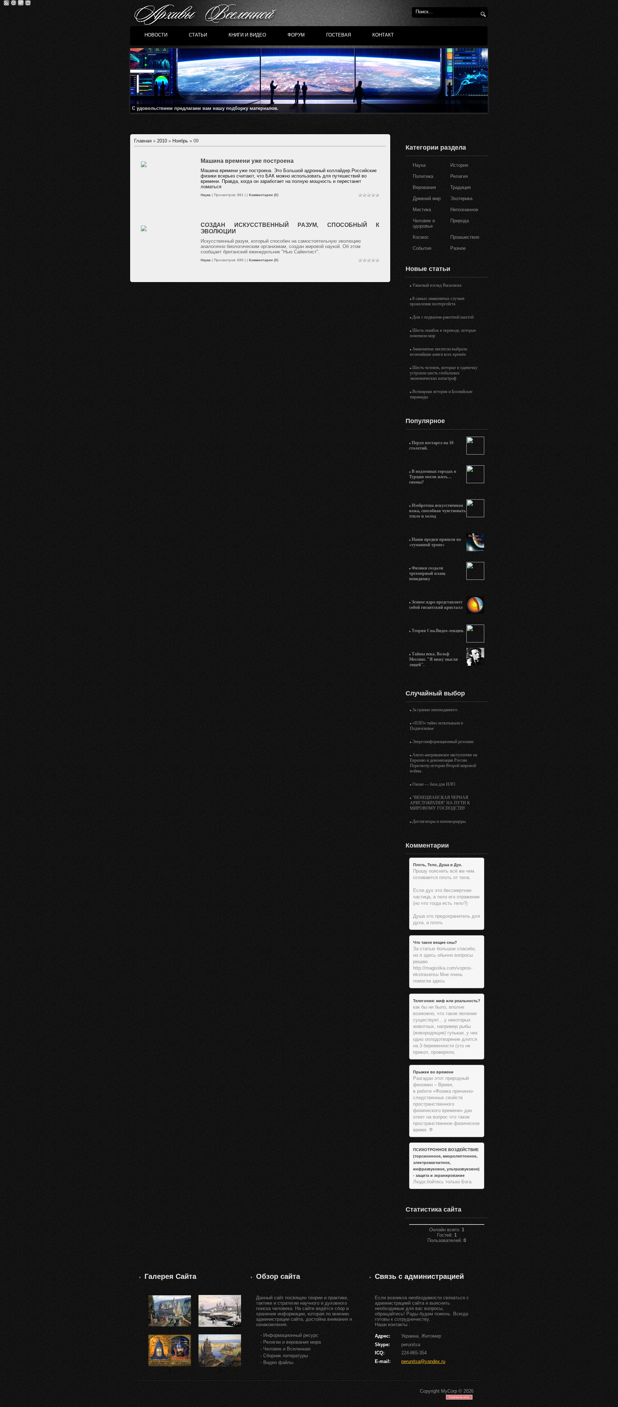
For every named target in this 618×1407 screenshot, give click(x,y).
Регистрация (21, 3)
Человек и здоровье (424, 223)
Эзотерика (461, 198)
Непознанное (464, 209)
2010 (162, 141)
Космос (421, 237)
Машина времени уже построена (247, 161)
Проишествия (464, 237)
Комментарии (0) (263, 195)
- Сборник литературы (284, 1355)
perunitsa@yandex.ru (423, 1361)
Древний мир (427, 198)
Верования (424, 187)
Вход (13, 3)
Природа (459, 220)
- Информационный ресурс (289, 1335)
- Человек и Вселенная (285, 1349)
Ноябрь (180, 141)
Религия (459, 176)
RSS (6, 3)
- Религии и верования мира (290, 1342)
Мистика (422, 209)
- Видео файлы (276, 1362)
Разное (458, 248)
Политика (423, 176)
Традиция (460, 187)
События (422, 248)
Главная (28, 3)
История (459, 165)
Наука (206, 195)
